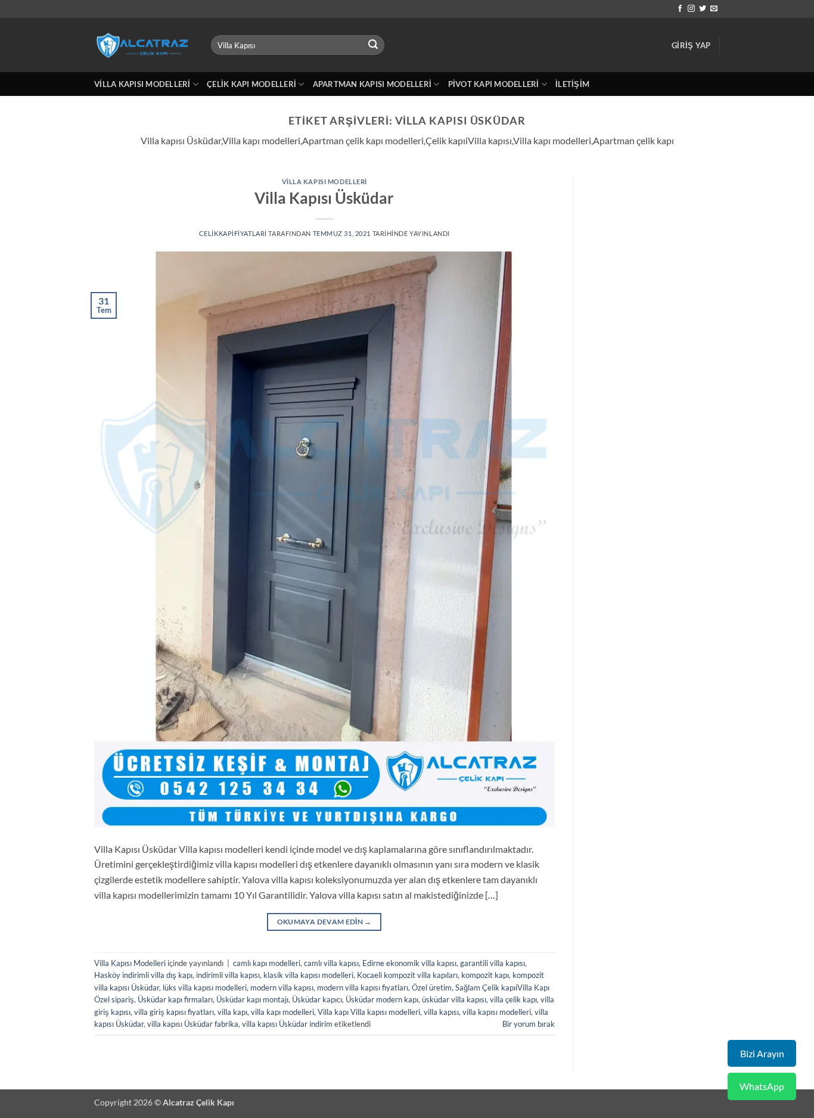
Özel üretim (432, 987)
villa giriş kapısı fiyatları (174, 1012)
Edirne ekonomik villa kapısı (409, 963)
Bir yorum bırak (528, 1024)
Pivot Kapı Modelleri (493, 84)
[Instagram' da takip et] (691, 9)
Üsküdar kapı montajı (252, 999)
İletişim (572, 84)
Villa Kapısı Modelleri (142, 84)
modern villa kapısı (281, 987)
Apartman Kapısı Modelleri (372, 84)
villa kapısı (441, 1012)
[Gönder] (373, 45)
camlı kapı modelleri (266, 963)
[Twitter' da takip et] (702, 9)
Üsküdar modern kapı (382, 999)
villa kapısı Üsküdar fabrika (192, 1024)
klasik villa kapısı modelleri (308, 975)
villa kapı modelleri (282, 1012)
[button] (691, 45)
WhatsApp (762, 1086)
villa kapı (232, 1012)
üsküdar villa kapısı (454, 999)
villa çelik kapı (513, 999)
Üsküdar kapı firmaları (175, 999)
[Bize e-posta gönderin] (713, 9)
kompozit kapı (485, 975)
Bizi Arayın (762, 1053)
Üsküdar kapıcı (317, 999)
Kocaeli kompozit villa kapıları (407, 975)
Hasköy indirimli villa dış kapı (143, 975)
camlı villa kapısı (331, 963)
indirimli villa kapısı (228, 975)
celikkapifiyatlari (233, 233)
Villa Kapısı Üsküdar (324, 198)
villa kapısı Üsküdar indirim (287, 1024)
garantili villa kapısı (492, 963)
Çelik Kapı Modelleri (251, 84)
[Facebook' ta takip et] (679, 9)
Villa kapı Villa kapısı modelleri (369, 1012)
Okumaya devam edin (324, 921)
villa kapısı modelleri (496, 1012)
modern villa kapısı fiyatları (362, 987)
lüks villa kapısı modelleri (205, 987)
